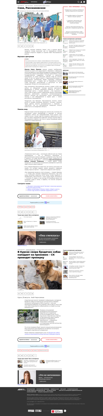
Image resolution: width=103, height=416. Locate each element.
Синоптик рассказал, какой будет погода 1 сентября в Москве (76, 87)
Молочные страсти (28, 216)
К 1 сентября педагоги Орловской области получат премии (74, 16)
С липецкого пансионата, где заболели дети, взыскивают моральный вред (74, 22)
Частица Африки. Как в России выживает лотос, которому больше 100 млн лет (76, 258)
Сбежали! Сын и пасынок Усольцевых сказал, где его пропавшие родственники (77, 51)
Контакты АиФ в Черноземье (43, 389)
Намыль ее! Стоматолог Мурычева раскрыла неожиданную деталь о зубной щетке (76, 41)
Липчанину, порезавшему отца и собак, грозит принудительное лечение (31, 361)
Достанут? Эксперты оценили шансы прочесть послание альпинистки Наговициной (77, 46)
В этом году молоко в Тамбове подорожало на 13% (42, 190)
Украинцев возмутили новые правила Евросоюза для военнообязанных (75, 91)
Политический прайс (31, 391)
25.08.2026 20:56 (21, 249)
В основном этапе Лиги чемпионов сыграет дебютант (76, 77)
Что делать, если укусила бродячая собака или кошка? (30, 365)
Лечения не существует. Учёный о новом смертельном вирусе (76, 271)
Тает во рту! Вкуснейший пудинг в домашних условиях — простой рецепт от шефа (76, 253)
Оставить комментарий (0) (51, 196)
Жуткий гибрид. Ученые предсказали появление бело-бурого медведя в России (77, 262)
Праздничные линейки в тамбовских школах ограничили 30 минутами (74, 10)
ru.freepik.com (21, 290)
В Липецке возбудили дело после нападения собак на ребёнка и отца (53, 361)
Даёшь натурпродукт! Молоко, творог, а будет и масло (43, 189)
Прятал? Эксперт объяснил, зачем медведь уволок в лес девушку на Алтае (76, 65)
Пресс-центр (63, 389)
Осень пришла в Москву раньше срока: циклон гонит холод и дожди (76, 73)
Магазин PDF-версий (51, 390)
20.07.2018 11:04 (21, 5)
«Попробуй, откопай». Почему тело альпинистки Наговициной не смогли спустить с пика (77, 267)
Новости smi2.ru (22, 245)
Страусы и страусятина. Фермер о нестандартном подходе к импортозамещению (53, 218)
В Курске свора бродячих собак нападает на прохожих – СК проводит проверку (74, 33)
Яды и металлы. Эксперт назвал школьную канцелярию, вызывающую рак (76, 276)
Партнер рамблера (46, 410)
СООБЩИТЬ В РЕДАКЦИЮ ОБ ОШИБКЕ (45, 391)
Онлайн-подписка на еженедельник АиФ (36, 390)
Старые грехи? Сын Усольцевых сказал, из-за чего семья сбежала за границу (77, 55)
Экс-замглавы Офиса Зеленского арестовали (76, 82)
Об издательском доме (72, 389)
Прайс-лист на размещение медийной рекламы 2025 (70, 390)
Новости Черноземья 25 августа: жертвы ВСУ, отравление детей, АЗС (74, 27)
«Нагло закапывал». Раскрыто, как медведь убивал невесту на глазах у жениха (77, 60)
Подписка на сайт (55, 389)
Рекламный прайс (31, 389)
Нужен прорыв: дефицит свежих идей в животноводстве (31, 226)
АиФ (46, 42)
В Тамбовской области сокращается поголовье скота (52, 222)
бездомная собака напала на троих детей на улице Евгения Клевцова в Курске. (42, 333)
